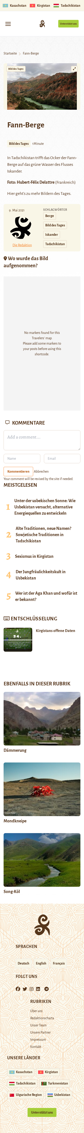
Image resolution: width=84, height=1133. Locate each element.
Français (59, 963)
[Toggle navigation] (8, 23)
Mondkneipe (15, 821)
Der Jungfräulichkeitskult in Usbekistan (41, 575)
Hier (11, 193)
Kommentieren (18, 471)
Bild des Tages (16, 68)
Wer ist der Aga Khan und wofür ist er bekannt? (46, 596)
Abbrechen (41, 471)
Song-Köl (12, 891)
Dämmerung (15, 750)
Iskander (51, 234)
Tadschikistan (55, 244)
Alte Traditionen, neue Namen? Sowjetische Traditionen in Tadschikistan (43, 534)
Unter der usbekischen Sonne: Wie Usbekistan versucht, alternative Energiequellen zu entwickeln (44, 507)
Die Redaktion (22, 245)
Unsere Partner (40, 1032)
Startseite (10, 53)
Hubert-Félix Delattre (35, 182)
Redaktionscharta (42, 1018)
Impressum (38, 1039)
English (41, 963)
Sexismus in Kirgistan (34, 556)
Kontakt (35, 1047)
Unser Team (38, 1025)
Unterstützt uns (68, 23)
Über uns (36, 1011)
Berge (49, 216)
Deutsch (23, 963)
